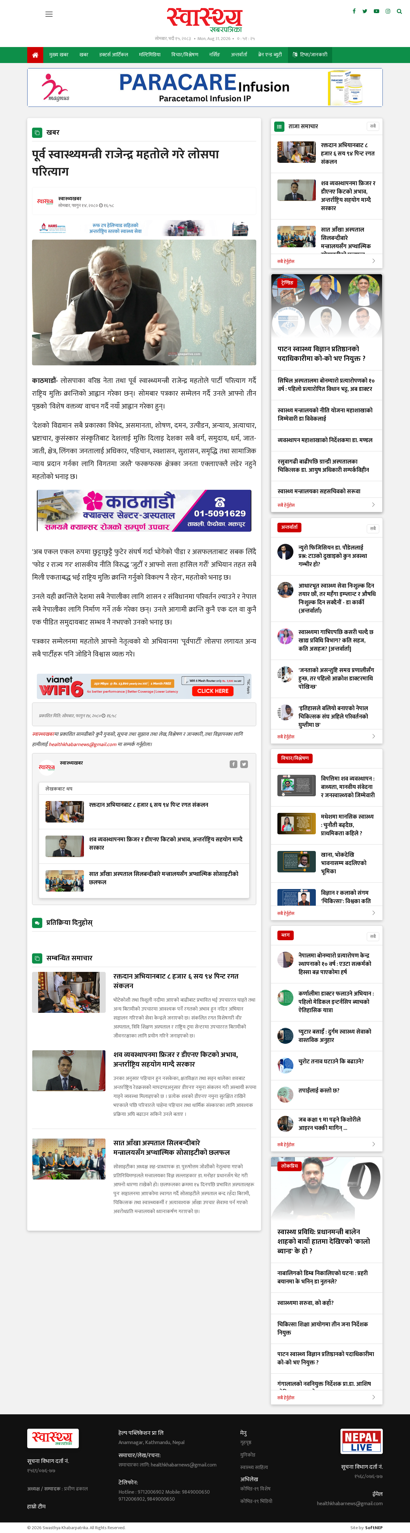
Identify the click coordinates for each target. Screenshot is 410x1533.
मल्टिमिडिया (149, 55)
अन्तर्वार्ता (239, 55)
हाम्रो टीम (36, 1507)
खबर (83, 55)
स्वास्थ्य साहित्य (254, 1468)
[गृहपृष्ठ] (35, 55)
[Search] (399, 11)
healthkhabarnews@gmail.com (83, 744)
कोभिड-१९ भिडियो (256, 1501)
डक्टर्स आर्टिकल (113, 55)
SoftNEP (374, 1527)
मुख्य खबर (59, 55)
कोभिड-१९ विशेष (255, 1489)
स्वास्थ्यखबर (43, 734)
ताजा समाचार (303, 126)
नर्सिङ (214, 55)
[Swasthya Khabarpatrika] (205, 20)
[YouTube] (376, 11)
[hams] (144, 234)
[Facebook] (354, 11)
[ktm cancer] (144, 539)
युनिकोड (247, 1455)
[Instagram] (388, 11)
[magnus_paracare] (205, 105)
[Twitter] (365, 11)
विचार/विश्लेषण (184, 55)
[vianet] (144, 697)
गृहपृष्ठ (245, 1443)
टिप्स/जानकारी (313, 55)
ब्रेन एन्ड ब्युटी (270, 55)
